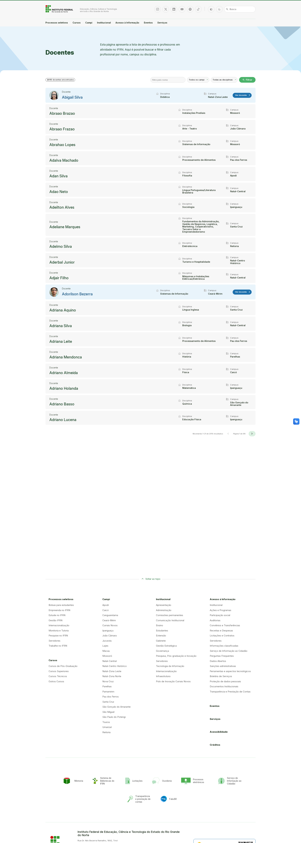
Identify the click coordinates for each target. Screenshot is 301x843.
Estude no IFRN (57, 615)
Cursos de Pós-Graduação (63, 666)
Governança (162, 650)
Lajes (105, 645)
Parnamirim (108, 691)
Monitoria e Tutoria (59, 630)
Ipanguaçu (108, 630)
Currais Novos (110, 625)
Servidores (54, 640)
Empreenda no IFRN (59, 610)
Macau (106, 650)
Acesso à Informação (127, 22)
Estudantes (162, 630)
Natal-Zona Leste (111, 671)
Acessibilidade (219, 731)
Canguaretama (110, 615)
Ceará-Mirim (109, 620)
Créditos (215, 744)
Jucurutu (107, 640)
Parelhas (107, 686)
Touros (106, 722)
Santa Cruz (108, 701)
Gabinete (161, 640)
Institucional (104, 22)
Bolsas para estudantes (61, 605)
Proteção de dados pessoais (225, 681)
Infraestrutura (163, 676)
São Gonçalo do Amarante (116, 706)
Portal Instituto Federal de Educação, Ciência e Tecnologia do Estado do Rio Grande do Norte (59, 8)
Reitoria (106, 732)
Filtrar (247, 79)
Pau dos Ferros (110, 696)
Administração (163, 610)
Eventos (148, 22)
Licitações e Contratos (222, 635)
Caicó (105, 610)
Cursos (77, 22)
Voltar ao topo (152, 578)
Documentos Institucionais (224, 686)
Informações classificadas (224, 645)
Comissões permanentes (169, 615)
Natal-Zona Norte (111, 676)
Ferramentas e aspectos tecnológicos (230, 671)
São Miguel (108, 711)
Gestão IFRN (55, 620)
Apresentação (163, 605)
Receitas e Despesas (221, 630)
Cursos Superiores (59, 671)
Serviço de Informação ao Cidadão (228, 650)
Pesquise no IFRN (58, 635)
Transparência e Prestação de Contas (230, 691)
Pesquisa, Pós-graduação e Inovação (176, 655)
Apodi (105, 605)
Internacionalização (59, 625)
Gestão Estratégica (166, 645)
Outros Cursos (56, 681)
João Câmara (109, 635)
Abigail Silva (72, 97)
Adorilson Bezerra (77, 294)
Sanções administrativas (223, 666)
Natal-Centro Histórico (114, 666)
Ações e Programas (220, 610)
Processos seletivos (56, 22)
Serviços (162, 22)
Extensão (161, 635)
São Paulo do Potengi (114, 716)
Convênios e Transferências (225, 625)
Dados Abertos (218, 661)
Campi (88, 22)
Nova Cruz (108, 681)
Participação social (220, 615)
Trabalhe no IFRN (58, 645)
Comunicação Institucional (170, 620)
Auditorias (215, 620)
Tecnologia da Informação (170, 666)
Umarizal (107, 727)
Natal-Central (109, 661)
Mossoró (107, 655)
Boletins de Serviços (221, 676)
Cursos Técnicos (58, 676)
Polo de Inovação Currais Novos (173, 681)
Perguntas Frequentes (222, 655)
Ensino (159, 625)
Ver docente (243, 95)
